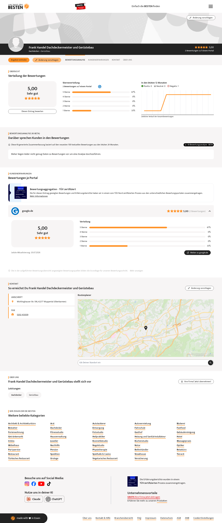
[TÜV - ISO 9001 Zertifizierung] (132, 481)
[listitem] (22, 424)
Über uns (127, 60)
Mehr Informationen (39, 196)
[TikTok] (49, 483)
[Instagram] (27, 483)
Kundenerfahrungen (98, 60)
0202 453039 (22, 315)
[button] (18, 60)
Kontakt (116, 60)
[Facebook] (33, 483)
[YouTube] (41, 483)
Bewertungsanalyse (75, 60)
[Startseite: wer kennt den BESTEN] (18, 6)
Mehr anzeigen (136, 271)
